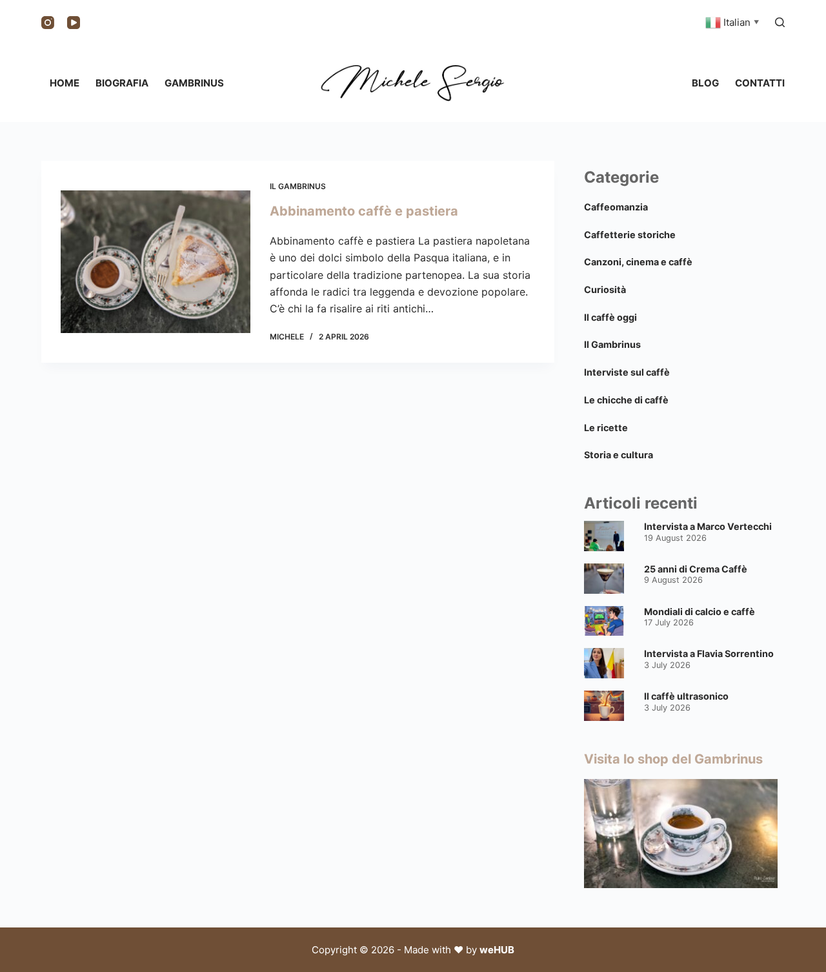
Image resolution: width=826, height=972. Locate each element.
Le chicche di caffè (626, 399)
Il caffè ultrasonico (686, 696)
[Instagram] (47, 22)
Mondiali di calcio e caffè (699, 611)
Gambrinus (194, 83)
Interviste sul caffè (627, 372)
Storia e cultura (618, 454)
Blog (705, 83)
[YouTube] (73, 22)
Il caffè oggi (610, 317)
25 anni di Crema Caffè (695, 568)
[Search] (780, 22)
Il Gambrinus (298, 186)
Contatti (760, 83)
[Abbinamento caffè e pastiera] (155, 261)
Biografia (122, 83)
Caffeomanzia (616, 206)
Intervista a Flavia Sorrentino (709, 653)
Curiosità (605, 289)
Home (64, 83)
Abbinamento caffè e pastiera (364, 211)
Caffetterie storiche (630, 234)
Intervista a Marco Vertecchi (708, 526)
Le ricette (606, 427)
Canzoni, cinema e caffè (638, 261)
